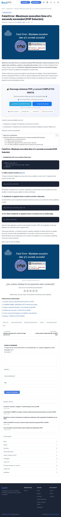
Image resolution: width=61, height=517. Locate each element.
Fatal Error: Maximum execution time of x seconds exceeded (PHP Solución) (24, 137)
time (4, 325)
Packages (24, 2)
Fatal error (5, 322)
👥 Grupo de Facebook (42, 104)
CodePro (57, 514)
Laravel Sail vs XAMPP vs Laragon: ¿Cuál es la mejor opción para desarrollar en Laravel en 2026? (29, 412)
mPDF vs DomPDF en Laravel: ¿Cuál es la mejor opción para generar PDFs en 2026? (26, 422)
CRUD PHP (30, 462)
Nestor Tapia (21, 22)
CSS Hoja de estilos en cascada (30, 465)
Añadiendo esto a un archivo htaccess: (16, 139)
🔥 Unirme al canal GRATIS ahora (20, 104)
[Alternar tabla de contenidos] (56, 135)
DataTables (30, 472)
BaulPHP (8, 514)
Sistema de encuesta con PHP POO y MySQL (17, 310)
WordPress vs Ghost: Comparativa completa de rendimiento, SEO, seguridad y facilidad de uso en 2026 (30, 418)
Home (3, 8)
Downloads (35, 2)
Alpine (30, 441)
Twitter (51, 490)
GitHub (51, 493)
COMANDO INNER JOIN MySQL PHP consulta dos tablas (20, 304)
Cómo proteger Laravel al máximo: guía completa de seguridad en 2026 (23, 427)
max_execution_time (16, 322)
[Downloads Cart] (47, 2)
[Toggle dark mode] (54, 2)
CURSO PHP (30, 469)
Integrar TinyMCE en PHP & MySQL (14, 316)
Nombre (6, 369)
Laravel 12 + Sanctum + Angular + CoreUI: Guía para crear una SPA (21, 406)
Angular (30, 445)
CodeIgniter (30, 458)
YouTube (52, 496)
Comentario (8, 352)
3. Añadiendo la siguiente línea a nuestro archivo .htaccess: (21, 142)
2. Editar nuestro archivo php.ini (14, 141)
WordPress (51, 514)
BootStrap (30, 448)
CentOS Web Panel (30, 451)
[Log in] (51, 2)
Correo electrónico (9, 376)
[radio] (24, 291)
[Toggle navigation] (58, 2)
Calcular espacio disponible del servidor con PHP (18, 301)
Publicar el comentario (12, 392)
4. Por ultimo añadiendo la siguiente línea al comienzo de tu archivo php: (24, 144)
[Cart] (43, 2)
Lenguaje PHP (9, 8)
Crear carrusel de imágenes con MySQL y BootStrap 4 (20, 313)
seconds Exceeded (51, 322)
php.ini (42, 322)
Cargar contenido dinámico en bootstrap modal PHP (19, 307)
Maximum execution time (31, 322)
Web (5, 382)
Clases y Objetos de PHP (30, 455)
